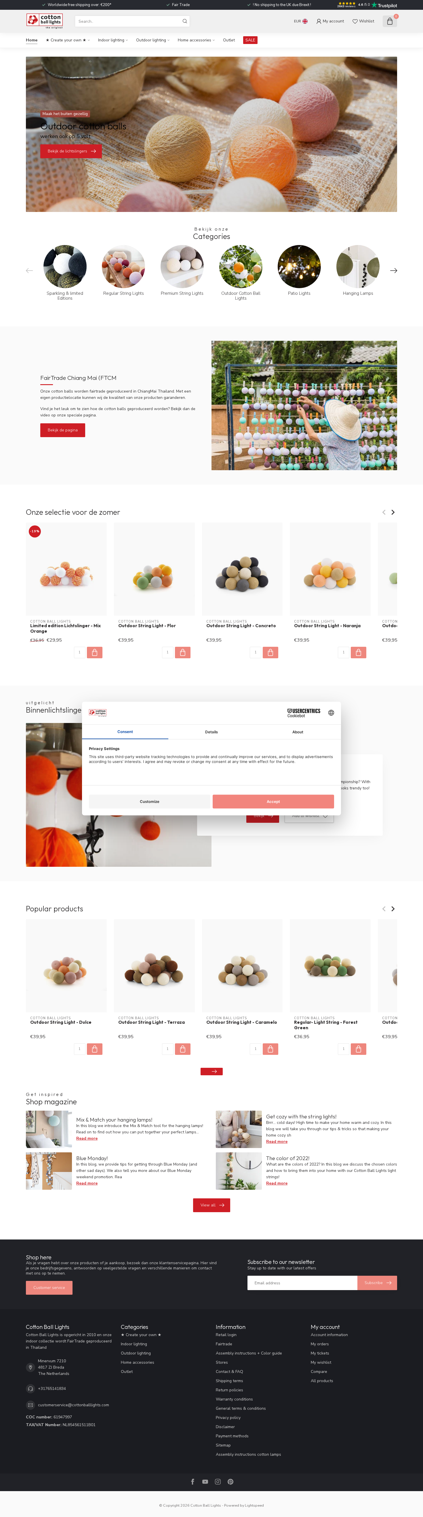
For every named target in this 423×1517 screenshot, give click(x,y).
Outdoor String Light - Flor (147, 625)
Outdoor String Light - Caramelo (241, 1022)
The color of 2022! (287, 1158)
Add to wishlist (305, 815)
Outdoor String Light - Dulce (61, 1022)
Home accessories (194, 40)
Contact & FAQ (229, 1371)
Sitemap (223, 1445)
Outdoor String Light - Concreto (241, 625)
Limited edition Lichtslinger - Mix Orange (65, 628)
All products (322, 1381)
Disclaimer (225, 1427)
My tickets (320, 1353)
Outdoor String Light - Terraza (151, 1022)
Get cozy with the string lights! (301, 1116)
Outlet (229, 40)
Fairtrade (224, 1344)
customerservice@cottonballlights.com (73, 1405)
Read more (87, 1138)
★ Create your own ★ (66, 40)
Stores (222, 1362)
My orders (320, 1344)
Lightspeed (254, 1505)
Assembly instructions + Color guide (249, 1353)
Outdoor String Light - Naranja (327, 625)
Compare (319, 1371)
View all (208, 1205)
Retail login (226, 1335)
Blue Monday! (92, 1158)
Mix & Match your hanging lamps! (114, 1119)
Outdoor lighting (151, 40)
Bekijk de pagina (63, 430)
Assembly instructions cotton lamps (248, 1454)
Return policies (229, 1390)
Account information (329, 1335)
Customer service (49, 1287)
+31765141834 (52, 1388)
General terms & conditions (241, 1408)
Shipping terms (229, 1381)
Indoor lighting (111, 40)
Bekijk (259, 815)
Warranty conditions (234, 1399)
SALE (250, 40)
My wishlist (321, 1362)
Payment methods (232, 1436)
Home (31, 40)
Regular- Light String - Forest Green (326, 1025)
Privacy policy (228, 1417)
